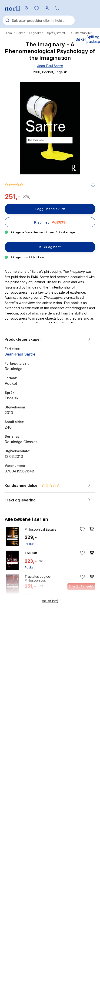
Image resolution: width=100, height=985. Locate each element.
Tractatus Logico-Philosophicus (38, 578)
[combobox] (39, 20)
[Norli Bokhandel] (12, 8)
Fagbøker (36, 33)
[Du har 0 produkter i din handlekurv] (57, 8)
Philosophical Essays (40, 529)
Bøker (21, 33)
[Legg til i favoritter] (91, 185)
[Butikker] (26, 8)
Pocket (29, 543)
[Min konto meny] (47, 8)
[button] (36, 8)
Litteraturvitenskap (85, 33)
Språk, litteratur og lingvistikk (58, 33)
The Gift (31, 553)
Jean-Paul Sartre (50, 66)
